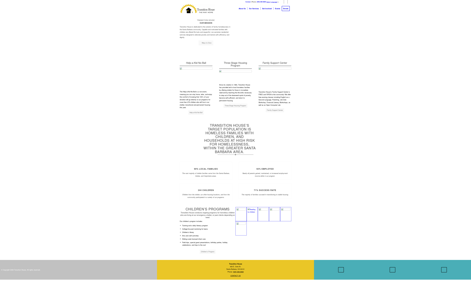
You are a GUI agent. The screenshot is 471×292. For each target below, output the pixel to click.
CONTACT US (235, 275)
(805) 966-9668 (261, 2)
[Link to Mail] (289, 2)
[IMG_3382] (241, 214)
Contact (248, 2)
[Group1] (263, 214)
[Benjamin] (241, 228)
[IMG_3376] (274, 214)
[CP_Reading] (252, 214)
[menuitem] (242, 8)
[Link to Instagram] (286, 2)
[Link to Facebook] (282, 2)
